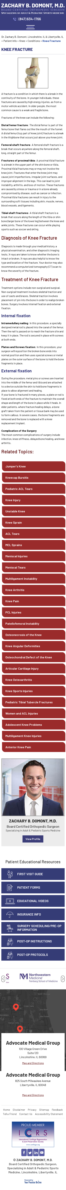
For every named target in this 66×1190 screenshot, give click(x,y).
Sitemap (44, 1109)
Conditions (34, 40)
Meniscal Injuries (16, 556)
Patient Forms (28, 887)
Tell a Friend (10, 1113)
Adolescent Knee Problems (23, 724)
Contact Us (25, 1113)
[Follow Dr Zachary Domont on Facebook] (24, 1152)
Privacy (32, 1109)
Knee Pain (12, 601)
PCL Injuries (13, 612)
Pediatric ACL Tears (18, 489)
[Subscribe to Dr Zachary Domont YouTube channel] (42, 1152)
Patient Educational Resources (32, 861)
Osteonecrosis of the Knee (23, 635)
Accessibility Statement (49, 1113)
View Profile (33, 838)
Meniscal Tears (15, 567)
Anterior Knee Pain (18, 747)
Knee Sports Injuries (19, 691)
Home (6, 1109)
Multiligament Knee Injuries (23, 736)
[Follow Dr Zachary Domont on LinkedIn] (36, 1152)
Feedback (57, 1109)
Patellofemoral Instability (22, 623)
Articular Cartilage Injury (22, 668)
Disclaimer (19, 1109)
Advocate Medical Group (33, 1043)
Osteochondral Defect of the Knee (28, 657)
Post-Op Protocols (32, 955)
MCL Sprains (13, 545)
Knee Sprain (13, 522)
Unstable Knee (15, 511)
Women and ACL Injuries (21, 713)
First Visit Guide (30, 874)
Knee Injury (12, 500)
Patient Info (10, 40)
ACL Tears (12, 534)
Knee (22, 40)
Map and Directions (33, 1063)
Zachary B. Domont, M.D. (33, 820)
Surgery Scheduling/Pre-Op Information (39, 928)
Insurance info (29, 914)
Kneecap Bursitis (16, 477)
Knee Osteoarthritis (18, 680)
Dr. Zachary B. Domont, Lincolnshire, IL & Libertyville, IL (32, 36)
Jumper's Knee (15, 466)
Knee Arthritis (14, 590)
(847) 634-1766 (30, 19)
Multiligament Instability (21, 578)
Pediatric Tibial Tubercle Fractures (29, 702)
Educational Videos (33, 901)
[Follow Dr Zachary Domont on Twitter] (30, 1152)
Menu (31, 27)
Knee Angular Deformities (22, 646)
